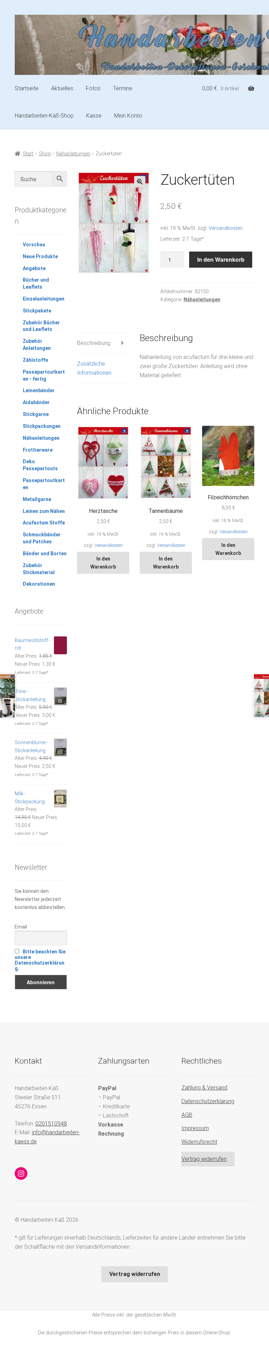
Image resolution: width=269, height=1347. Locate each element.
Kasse (94, 115)
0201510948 (51, 1123)
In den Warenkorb (220, 259)
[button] (139, 181)
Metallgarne (37, 499)
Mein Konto (128, 115)
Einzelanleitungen (43, 299)
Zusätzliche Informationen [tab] (94, 368)
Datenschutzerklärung (207, 1101)
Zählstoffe (35, 360)
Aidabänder (36, 402)
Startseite (27, 88)
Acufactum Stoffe (44, 523)
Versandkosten (225, 228)
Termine (122, 88)
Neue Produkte (40, 256)
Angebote (34, 268)
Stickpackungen (42, 426)
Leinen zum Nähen (44, 511)
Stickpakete (37, 310)
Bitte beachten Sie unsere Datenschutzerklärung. (40, 960)
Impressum (195, 1128)
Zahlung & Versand (204, 1087)
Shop (45, 153)
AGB (186, 1115)
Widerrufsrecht (199, 1141)
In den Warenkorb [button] (103, 563)
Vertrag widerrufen (204, 1159)
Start (28, 153)
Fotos (93, 88)
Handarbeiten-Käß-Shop (44, 115)
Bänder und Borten (45, 553)
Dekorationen (39, 584)
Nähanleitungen (73, 153)
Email (21, 927)
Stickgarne (36, 414)
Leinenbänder (39, 390)
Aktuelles (62, 88)
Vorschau (34, 244)
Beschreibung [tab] (93, 343)
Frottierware (38, 450)
